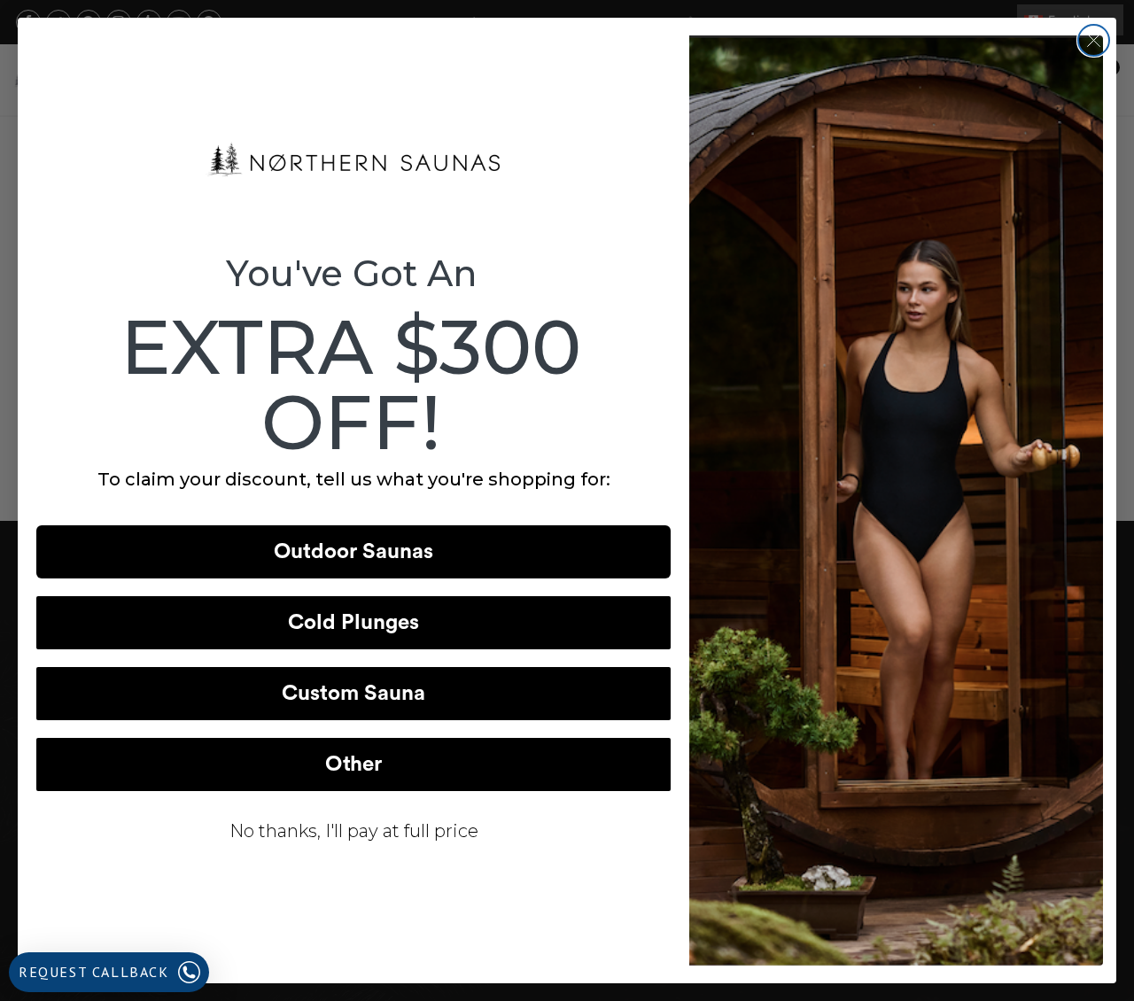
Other (353, 764)
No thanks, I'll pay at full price (353, 831)
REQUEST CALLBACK (94, 972)
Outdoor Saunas (353, 552)
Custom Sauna (353, 693)
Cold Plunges (353, 622)
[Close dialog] (1093, 40)
